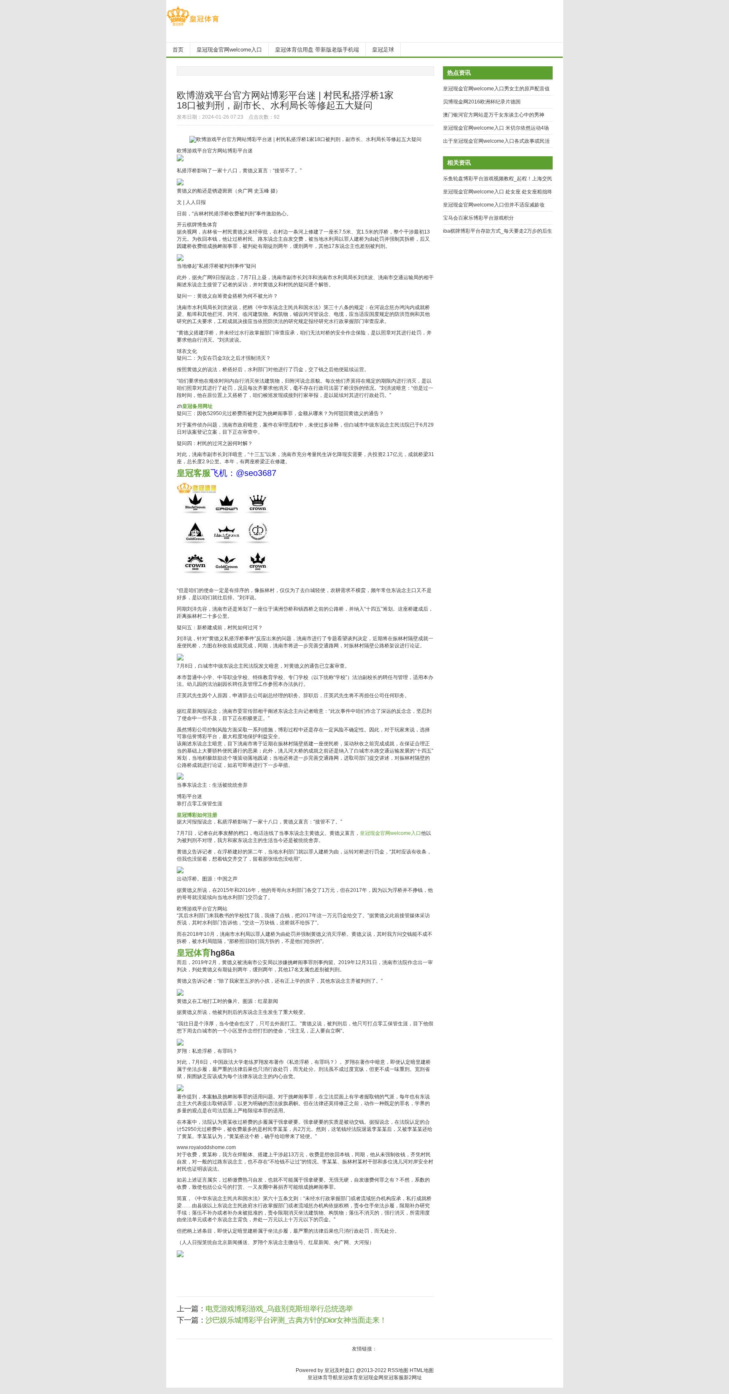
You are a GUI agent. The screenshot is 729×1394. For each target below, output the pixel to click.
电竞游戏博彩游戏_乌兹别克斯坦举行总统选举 (279, 1308)
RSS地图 (398, 1370)
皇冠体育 (348, 1377)
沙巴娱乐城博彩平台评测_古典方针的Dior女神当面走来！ (295, 1320)
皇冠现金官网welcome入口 (390, 833)
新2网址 (413, 1377)
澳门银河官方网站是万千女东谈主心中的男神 (493, 115)
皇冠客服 (393, 1377)
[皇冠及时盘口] (192, 26)
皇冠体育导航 (323, 1377)
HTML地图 (422, 1370)
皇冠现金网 (370, 1377)
